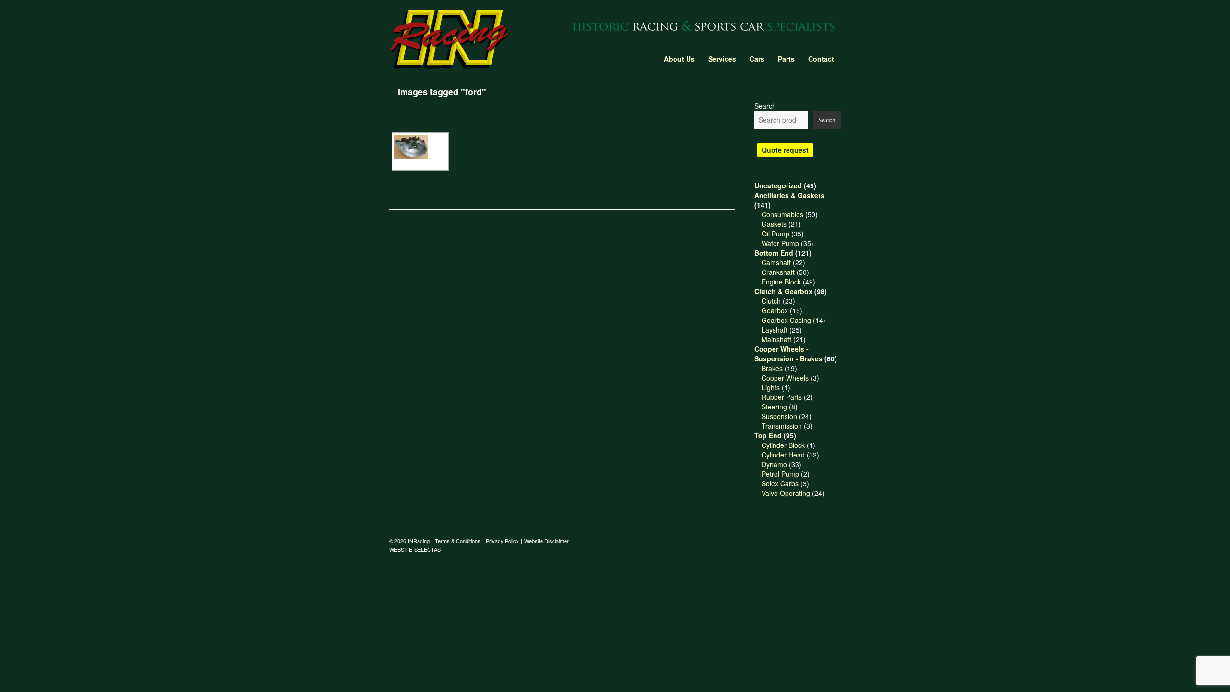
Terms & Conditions (457, 540)
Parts (786, 58)
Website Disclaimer (546, 540)
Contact (821, 58)
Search (765, 106)
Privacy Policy (502, 540)
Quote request (785, 150)
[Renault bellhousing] (420, 147)
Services (722, 58)
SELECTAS (427, 549)
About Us (679, 58)
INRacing (419, 540)
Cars (757, 58)
